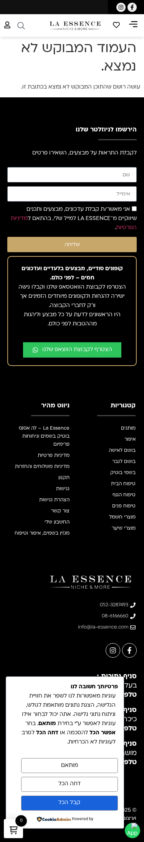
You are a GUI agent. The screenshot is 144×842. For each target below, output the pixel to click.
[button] (133, 25)
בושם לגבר (124, 462)
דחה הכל (69, 783)
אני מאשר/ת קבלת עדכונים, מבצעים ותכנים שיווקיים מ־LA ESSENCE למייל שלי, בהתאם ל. (74, 219)
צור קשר (60, 511)
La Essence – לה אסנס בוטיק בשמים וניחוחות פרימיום (44, 436)
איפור (130, 439)
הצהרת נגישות (54, 500)
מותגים (128, 428)
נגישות (63, 489)
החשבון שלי (57, 522)
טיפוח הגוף (124, 495)
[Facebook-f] (132, 7)
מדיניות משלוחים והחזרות (42, 466)
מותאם (69, 765)
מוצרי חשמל (122, 517)
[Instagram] (121, 7)
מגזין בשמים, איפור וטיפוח (42, 533)
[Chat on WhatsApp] (132, 830)
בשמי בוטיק (123, 473)
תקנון (64, 478)
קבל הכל (69, 802)
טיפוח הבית (123, 484)
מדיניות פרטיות (54, 455)
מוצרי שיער (124, 528)
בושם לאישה (122, 450)
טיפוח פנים (124, 506)
